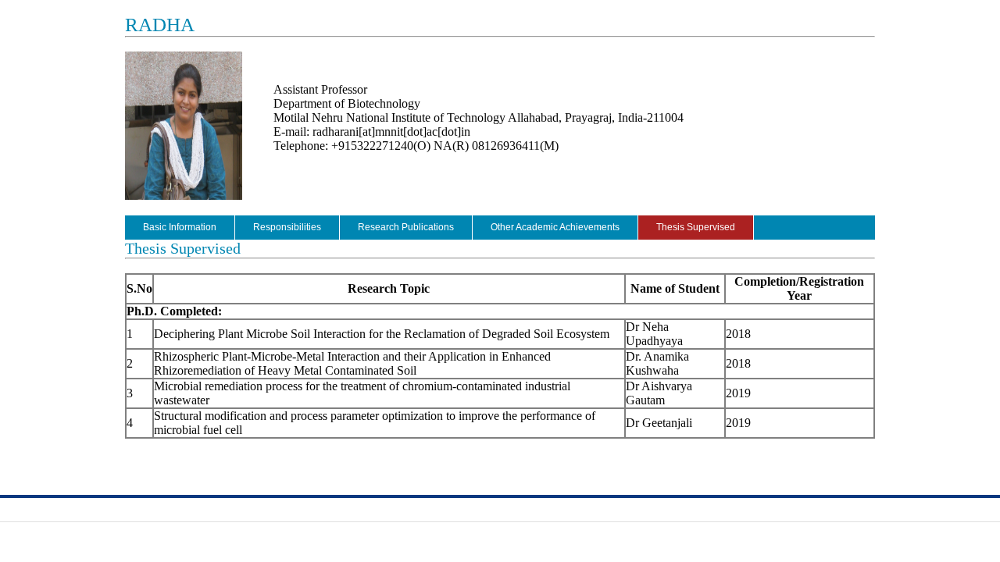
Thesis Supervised (695, 227)
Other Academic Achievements (555, 227)
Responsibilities (287, 227)
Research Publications (406, 227)
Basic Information (179, 227)
